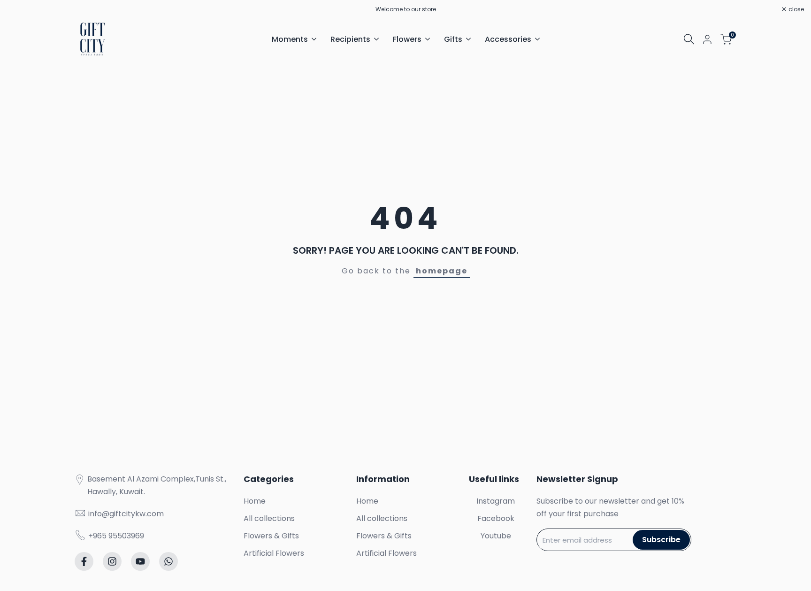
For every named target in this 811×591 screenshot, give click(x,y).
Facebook (495, 518)
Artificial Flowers (274, 553)
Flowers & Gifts (271, 535)
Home (255, 501)
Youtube (496, 535)
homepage (441, 270)
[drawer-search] (689, 39)
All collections (269, 518)
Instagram (495, 501)
